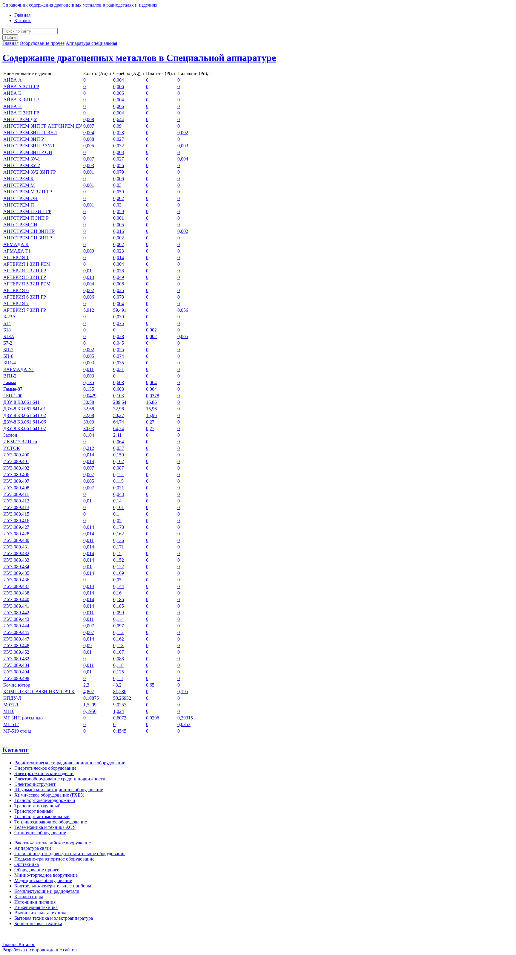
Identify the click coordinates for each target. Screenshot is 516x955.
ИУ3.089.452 (16, 652)
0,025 (118, 290)
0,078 (118, 270)
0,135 (88, 382)
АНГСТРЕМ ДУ (20, 119)
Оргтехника (26, 864)
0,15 (117, 553)
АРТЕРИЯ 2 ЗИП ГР (24, 270)
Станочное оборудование (40, 832)
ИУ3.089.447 (16, 638)
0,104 (88, 435)
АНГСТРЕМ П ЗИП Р (26, 218)
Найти (10, 37)
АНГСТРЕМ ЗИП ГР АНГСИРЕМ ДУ (42, 126)
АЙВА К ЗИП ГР (21, 99)
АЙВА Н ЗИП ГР (21, 112)
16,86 (151, 402)
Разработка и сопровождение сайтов (39, 949)
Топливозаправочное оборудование (50, 821)
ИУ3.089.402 (16, 467)
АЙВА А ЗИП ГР (21, 86)
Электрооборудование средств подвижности (59, 778)
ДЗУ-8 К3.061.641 (21, 402)
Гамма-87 (12, 389)
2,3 (86, 684)
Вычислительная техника (40, 912)
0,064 (151, 382)
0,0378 (152, 395)
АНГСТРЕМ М (19, 185)
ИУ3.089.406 (16, 474)
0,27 (150, 421)
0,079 (118, 172)
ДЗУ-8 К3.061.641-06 (24, 421)
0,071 (118, 487)
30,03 (88, 421)
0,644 (118, 119)
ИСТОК (11, 448)
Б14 (7, 323)
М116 (8, 711)
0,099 (118, 612)
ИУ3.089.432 (16, 553)
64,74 (118, 421)
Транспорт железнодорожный (44, 800)
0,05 (117, 520)
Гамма (9, 382)
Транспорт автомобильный (42, 816)
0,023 (118, 250)
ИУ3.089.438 (16, 592)
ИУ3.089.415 (16, 514)
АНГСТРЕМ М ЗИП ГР (27, 191)
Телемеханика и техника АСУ (45, 827)
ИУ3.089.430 (16, 540)
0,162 (118, 461)
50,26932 (122, 698)
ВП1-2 (9, 375)
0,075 (118, 323)
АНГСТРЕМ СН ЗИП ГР (29, 231)
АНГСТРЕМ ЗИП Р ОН (27, 152)
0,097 (118, 625)
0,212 (88, 448)
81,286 (119, 691)
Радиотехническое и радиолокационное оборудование (69, 762)
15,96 (151, 408)
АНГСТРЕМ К (18, 178)
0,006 (118, 86)
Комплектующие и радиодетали (46, 891)
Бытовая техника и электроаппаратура (53, 918)
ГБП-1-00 (12, 395)
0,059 (118, 191)
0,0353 (184, 724)
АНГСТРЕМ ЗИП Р (23, 139)
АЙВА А (12, 79)
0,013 (88, 277)
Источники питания (35, 901)
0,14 (117, 500)
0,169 (118, 573)
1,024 (118, 711)
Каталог (22, 20)
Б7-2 (7, 343)
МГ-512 (11, 724)
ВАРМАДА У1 (18, 369)
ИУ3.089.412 (16, 500)
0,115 (118, 481)
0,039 (118, 316)
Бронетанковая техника (38, 923)
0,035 (118, 362)
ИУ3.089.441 (16, 606)
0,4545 (119, 731)
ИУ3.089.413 (16, 507)
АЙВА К (12, 93)
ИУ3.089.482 (16, 658)
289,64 (119, 402)
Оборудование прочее (42, 43)
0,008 (88, 119)
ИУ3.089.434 (16, 566)
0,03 (117, 185)
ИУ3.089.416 (16, 520)
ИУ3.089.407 (16, 481)
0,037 (118, 448)
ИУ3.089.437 (16, 586)
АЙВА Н (12, 106)
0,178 (118, 527)
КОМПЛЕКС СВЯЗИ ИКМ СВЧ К (39, 691)
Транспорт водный (33, 811)
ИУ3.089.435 (16, 573)
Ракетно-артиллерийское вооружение (52, 842)
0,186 (118, 599)
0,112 (118, 474)
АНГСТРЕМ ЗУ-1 (21, 158)
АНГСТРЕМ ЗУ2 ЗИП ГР (29, 172)
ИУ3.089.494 (16, 671)
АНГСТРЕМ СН (20, 224)
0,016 (118, 231)
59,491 (119, 310)
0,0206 (152, 717)
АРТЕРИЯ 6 (16, 290)
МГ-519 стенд (17, 731)
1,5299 (89, 704)
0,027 (118, 139)
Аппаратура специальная (91, 43)
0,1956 (89, 711)
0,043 (118, 494)
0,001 (88, 172)
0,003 (182, 145)
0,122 (118, 566)
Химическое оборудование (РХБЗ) (49, 794)
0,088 (118, 658)
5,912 (88, 310)
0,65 (150, 684)
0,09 (117, 126)
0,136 (118, 540)
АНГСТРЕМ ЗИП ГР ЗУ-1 (30, 132)
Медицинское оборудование (43, 880)
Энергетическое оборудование (45, 768)
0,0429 (89, 395)
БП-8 (8, 356)
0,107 (118, 652)
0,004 (118, 79)
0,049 (118, 277)
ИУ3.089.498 (16, 678)
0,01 (87, 270)
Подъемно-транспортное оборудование (54, 858)
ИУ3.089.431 (16, 546)
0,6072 (119, 717)
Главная (22, 15)
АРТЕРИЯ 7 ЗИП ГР (24, 310)
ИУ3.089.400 (16, 454)
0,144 (118, 586)
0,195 (182, 691)
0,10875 (91, 698)
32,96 (118, 408)
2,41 (117, 435)
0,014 (118, 257)
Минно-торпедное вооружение (46, 875)
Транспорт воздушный (37, 805)
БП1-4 (9, 362)
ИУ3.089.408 (16, 487)
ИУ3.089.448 (16, 645)
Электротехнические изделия (44, 773)
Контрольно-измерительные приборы (52, 885)
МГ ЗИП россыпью (23, 717)
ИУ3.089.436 (16, 579)
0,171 (118, 546)
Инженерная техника (36, 907)
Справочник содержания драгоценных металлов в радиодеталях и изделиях (79, 4)
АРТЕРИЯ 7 (16, 303)
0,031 (118, 369)
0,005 (88, 145)
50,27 (118, 415)
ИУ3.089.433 (16, 560)
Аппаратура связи (32, 848)
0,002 (182, 132)
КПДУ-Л (12, 698)
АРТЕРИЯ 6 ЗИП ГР (24, 297)
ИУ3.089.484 (16, 665)
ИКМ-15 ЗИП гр (20, 441)
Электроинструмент (35, 784)
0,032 (118, 145)
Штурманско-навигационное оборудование (58, 789)
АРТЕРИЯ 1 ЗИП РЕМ (26, 264)
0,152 (118, 560)
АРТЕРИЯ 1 (16, 257)
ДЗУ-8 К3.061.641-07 (24, 428)
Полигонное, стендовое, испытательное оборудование (69, 853)
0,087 (118, 467)
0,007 (88, 126)
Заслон (10, 435)
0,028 (118, 132)
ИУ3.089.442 (16, 612)
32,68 (88, 408)
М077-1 (11, 704)
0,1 (116, 514)
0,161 (118, 507)
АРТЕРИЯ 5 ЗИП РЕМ (26, 283)
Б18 (7, 329)
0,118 (118, 645)
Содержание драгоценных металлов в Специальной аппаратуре (139, 57)
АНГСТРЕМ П (18, 204)
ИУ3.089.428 (16, 533)
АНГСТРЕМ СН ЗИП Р (27, 237)
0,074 (118, 356)
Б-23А (9, 316)
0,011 (88, 369)
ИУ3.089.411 (16, 494)
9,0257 (119, 704)
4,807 (88, 691)
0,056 (118, 165)
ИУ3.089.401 (16, 461)
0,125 (118, 671)
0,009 (88, 250)
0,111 (118, 678)
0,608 (118, 382)
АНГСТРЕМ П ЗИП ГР (27, 211)
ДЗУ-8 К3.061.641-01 (24, 408)
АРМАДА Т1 (17, 250)
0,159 (118, 454)
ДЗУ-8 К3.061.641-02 (24, 415)
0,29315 (185, 717)
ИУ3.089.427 (16, 527)
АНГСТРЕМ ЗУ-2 (21, 165)
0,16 (117, 592)
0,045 (118, 343)
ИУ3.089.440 (16, 599)
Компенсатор (16, 684)
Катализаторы (28, 896)
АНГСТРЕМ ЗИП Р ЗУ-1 (29, 145)
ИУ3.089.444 (16, 625)
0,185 (118, 606)
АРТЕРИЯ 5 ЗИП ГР (24, 277)
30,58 (88, 402)
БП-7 (8, 349)
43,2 (117, 684)
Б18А (8, 336)
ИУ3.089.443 (16, 619)
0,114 (118, 619)
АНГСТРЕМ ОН (20, 198)
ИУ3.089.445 (16, 632)
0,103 (118, 395)
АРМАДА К (16, 244)
